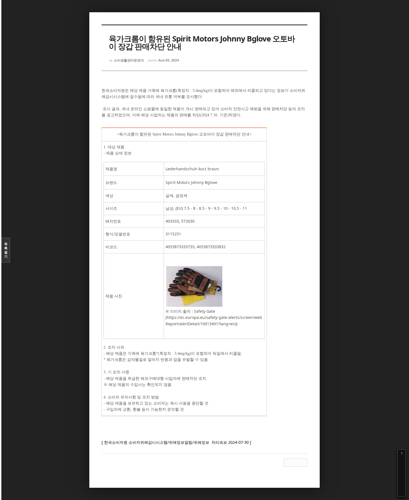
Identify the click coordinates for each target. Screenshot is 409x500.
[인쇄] (401, 492)
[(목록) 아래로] (401, 485)
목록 (6, 250)
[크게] (401, 461)
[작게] (401, 469)
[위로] (401, 477)
